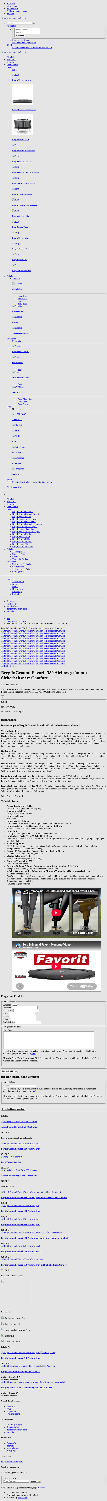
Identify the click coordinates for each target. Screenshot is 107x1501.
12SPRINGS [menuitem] (18, 581)
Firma (5, 1013)
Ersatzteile (11, 339)
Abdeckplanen (18, 551)
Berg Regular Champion (23, 529)
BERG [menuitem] (15, 586)
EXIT (20, 301)
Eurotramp (11, 59)
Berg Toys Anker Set (11, 1162)
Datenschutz (12, 1406)
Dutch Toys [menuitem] (17, 589)
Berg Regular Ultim (21, 536)
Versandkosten (13, 1448)
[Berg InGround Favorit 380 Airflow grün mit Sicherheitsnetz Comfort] (33, 631)
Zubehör (10, 276)
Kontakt (10, 13)
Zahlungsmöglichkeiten (17, 11)
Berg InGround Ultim (21, 534)
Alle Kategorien (14, 487)
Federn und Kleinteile (21, 564)
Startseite (11, 3)
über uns (10, 1446)
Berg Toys (22, 296)
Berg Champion (25, 399)
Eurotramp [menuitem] (17, 591)
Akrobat (10, 57)
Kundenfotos (12, 8)
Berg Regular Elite (20, 544)
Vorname (7, 1007)
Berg (9, 67)
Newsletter (11, 1451)
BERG (12, 666)
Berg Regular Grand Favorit (24, 519)
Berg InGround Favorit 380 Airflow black (21, 1251)
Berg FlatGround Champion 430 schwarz (20, 1371)
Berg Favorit (23, 404)
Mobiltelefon (9, 1022)
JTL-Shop (22, 1497)
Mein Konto (12, 6)
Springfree (11, 62)
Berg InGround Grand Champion (27, 524)
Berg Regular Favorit (21, 516)
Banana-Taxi (12, 1443)
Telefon (6, 1019)
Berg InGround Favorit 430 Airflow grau (20, 1358)
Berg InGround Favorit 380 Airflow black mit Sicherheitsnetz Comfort (34, 1238)
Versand (41, 1488)
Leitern (15, 556)
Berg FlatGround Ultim (22, 546)
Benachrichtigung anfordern (13, 1109)
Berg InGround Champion (24, 521)
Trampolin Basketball (21, 559)
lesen (33, 1053)
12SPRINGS (12, 64)
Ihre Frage (7, 1030)
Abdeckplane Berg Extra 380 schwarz (19, 1127)
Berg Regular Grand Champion (26, 531)
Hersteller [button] (11, 579)
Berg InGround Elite (21, 539)
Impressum (11, 1411)
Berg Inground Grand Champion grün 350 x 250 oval (26, 1387)
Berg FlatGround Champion (24, 526)
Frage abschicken (9, 1071)
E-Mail (6, 1016)
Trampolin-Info (13, 1427)
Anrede (6, 1005)
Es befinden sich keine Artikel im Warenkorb (32, 47)
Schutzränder (18, 567)
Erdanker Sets (18, 554)
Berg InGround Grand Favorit (25, 514)
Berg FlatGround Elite (22, 541)
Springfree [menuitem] (16, 594)
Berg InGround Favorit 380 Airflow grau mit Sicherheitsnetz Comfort (34, 1197)
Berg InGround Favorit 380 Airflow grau (20, 1211)
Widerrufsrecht (13, 1414)
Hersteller (11, 407)
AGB (9, 1409)
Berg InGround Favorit (22, 511)
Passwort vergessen (20, 40)
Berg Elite (22, 402)
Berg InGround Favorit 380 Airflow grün (20, 1149)
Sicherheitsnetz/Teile (21, 569)
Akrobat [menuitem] (16, 584)
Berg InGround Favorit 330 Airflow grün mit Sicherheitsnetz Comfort (34, 1265)
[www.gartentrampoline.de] (13, 18)
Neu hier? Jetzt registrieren (24, 42)
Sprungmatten (18, 572)
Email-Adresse (9, 1478)
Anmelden (20, 36)
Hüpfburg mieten (14, 1425)
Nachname (8, 1010)
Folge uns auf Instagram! (12, 1461)
